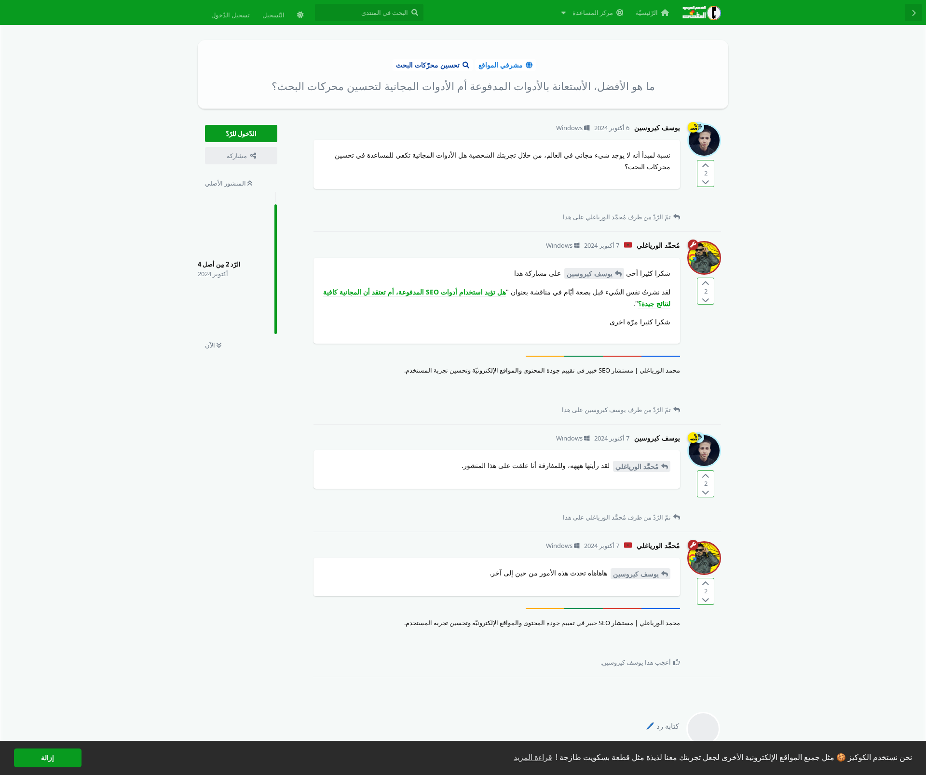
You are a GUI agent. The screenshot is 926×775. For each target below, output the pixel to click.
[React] (337, 202)
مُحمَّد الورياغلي (637, 466)
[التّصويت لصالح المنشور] (705, 165)
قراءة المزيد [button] (533, 757)
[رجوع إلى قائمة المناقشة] (913, 12)
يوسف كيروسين (590, 273)
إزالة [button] (47, 758)
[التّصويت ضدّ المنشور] (705, 181)
